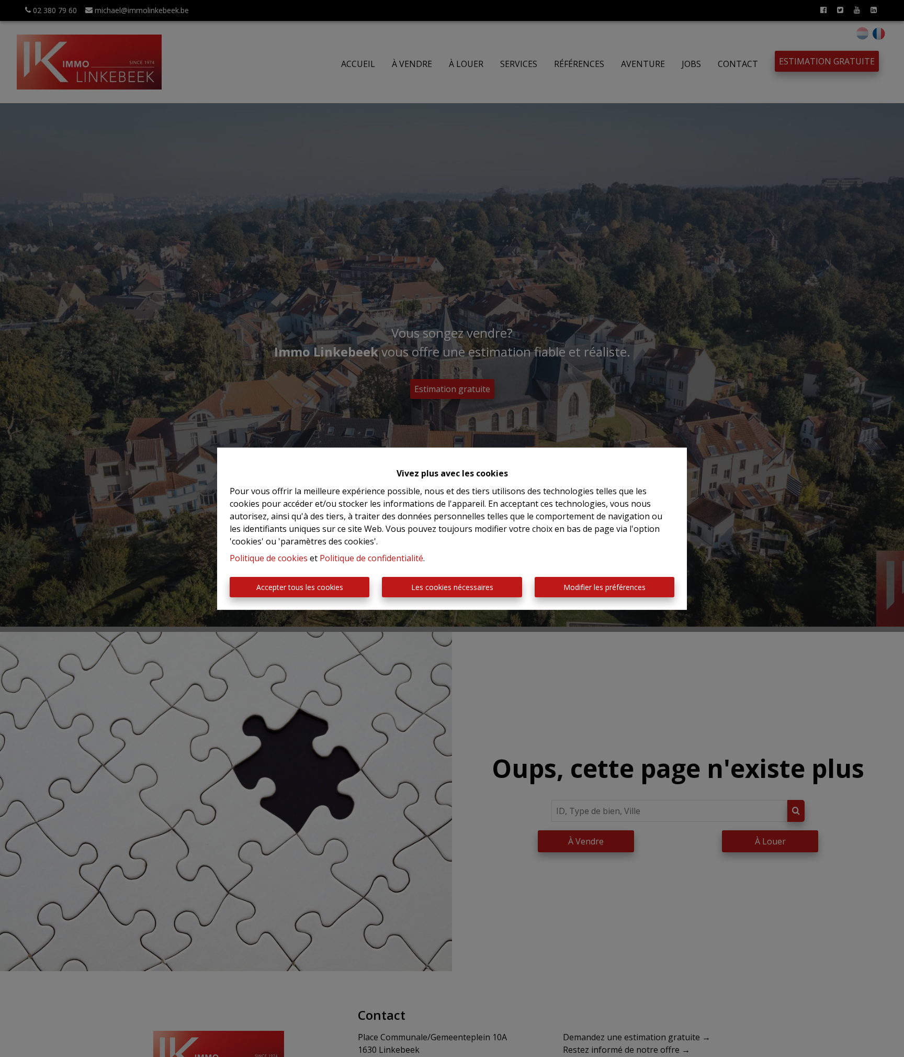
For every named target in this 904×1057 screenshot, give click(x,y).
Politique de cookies (269, 558)
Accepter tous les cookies (299, 587)
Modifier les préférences (604, 587)
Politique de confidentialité (371, 558)
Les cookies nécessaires (452, 587)
